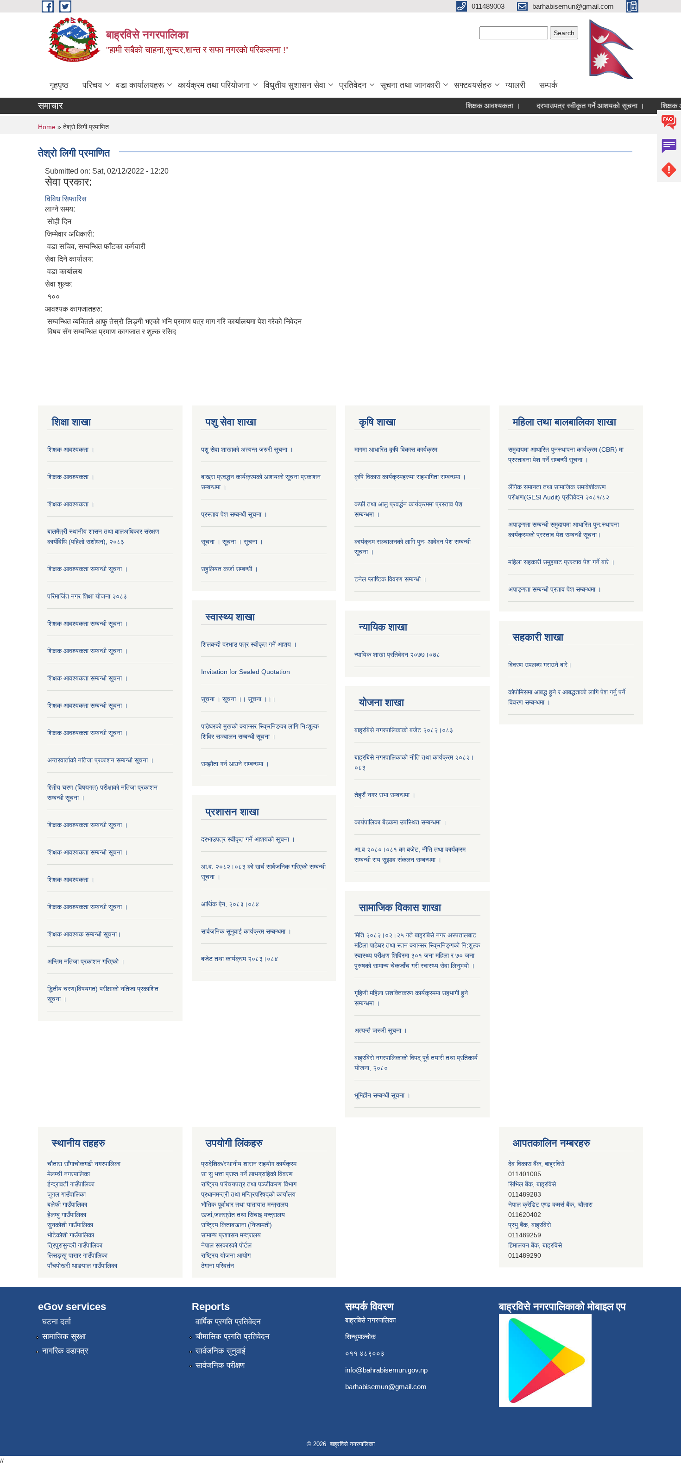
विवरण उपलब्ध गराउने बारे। (540, 664)
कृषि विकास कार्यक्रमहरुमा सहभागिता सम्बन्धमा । (410, 476)
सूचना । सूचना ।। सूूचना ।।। (238, 699)
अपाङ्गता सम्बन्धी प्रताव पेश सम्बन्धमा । (554, 589)
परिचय (92, 85)
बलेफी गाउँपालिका (67, 1204)
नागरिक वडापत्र (65, 1351)
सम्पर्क (548, 85)
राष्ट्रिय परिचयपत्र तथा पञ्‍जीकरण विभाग (248, 1184)
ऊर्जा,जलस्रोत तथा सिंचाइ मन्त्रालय (243, 1214)
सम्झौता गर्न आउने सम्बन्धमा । (235, 763)
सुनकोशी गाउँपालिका (70, 1225)
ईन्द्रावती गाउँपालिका (71, 1184)
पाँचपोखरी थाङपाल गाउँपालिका (82, 1265)
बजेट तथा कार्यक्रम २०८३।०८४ (239, 958)
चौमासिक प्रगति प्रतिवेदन (232, 1336)
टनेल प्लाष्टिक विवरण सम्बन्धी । (390, 579)
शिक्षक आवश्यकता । (475, 106)
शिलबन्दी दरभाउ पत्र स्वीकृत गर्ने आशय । (249, 644)
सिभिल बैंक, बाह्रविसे (532, 1163)
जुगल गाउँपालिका (66, 1194)
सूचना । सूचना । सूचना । (232, 541)
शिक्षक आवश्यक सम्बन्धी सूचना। (84, 934)
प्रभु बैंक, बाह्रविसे (529, 1204)
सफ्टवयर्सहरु (473, 85)
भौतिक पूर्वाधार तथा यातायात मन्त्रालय (244, 1204)
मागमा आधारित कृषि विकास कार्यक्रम (395, 449)
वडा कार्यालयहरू (140, 85)
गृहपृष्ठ (59, 85)
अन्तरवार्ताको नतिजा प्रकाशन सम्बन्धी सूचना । (100, 760)
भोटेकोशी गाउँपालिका (70, 1235)
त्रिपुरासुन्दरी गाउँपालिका (74, 1245)
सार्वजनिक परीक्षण (220, 1365)
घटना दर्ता (56, 1321)
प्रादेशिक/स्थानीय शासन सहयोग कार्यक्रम (248, 1163)
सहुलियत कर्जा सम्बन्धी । (229, 569)
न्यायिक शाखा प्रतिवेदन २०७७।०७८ (397, 654)
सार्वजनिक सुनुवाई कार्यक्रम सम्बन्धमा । (246, 931)
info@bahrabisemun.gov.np (386, 1370)
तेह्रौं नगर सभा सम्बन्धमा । (385, 795)
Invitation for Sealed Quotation (245, 671)
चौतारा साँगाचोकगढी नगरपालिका (83, 1163)
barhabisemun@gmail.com (386, 1387)
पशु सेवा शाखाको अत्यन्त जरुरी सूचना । (247, 449)
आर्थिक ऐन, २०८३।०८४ (230, 904)
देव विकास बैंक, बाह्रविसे (536, 1245)
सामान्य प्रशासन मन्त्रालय (231, 1235)
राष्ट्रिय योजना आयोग (226, 1255)
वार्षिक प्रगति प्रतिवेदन (228, 1321)
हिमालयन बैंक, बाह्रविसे (535, 1225)
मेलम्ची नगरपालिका (68, 1174)
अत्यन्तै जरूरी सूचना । (380, 1030)
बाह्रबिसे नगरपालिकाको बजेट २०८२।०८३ (403, 730)
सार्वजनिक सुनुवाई (220, 1351)
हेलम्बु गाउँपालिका (66, 1214)
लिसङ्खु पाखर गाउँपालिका (77, 1255)
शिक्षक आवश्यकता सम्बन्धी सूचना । (87, 569)
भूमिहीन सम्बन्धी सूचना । (382, 1095)
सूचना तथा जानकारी (410, 85)
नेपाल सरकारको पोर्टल (226, 1245)
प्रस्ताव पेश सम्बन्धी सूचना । (234, 514)
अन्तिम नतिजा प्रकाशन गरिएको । (86, 961)
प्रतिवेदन (352, 85)
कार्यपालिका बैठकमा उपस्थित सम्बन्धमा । (400, 822)
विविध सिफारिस (66, 199)
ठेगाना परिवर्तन (217, 1265)
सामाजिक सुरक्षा (64, 1336)
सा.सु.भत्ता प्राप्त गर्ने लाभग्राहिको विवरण (247, 1174)
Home (47, 127)
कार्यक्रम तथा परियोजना (214, 85)
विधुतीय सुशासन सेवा (294, 85)
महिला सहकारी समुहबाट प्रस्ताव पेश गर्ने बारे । (561, 562)
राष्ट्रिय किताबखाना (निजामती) (236, 1225)
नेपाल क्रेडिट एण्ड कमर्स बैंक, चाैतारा (550, 1184)
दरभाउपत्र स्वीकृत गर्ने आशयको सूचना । (573, 106)
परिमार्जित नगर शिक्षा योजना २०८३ (87, 596)
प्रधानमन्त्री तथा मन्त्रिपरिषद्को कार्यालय (248, 1194)
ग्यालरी (515, 85)
